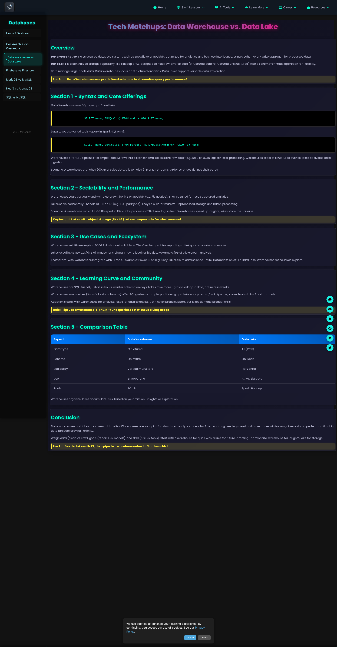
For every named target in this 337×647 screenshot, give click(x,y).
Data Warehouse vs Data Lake (21, 59)
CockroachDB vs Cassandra (17, 46)
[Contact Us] (329, 309)
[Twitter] (329, 347)
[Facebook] (329, 328)
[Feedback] (329, 299)
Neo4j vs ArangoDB (19, 88)
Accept (190, 637)
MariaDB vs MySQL (19, 79)
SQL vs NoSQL (16, 97)
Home (162, 7)
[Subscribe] (329, 318)
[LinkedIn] (329, 337)
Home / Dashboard (18, 33)
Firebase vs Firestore (20, 70)
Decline (204, 637)
